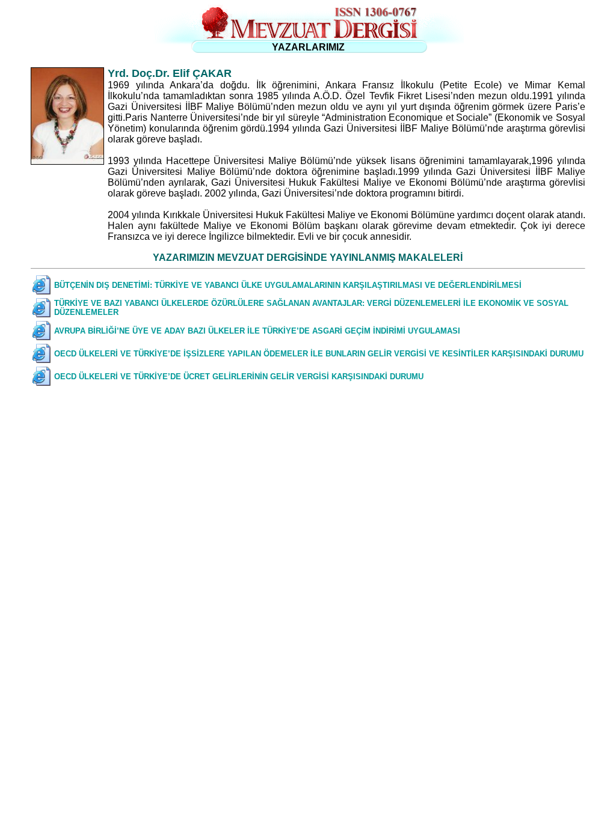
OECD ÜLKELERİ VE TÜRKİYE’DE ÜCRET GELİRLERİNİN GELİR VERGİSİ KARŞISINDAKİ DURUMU (239, 376)
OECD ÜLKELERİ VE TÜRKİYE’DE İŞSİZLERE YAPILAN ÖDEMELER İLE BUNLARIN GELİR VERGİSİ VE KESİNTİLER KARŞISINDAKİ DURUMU (319, 353)
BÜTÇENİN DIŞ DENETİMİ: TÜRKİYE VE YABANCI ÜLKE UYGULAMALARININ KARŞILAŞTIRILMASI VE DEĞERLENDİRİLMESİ (288, 285)
